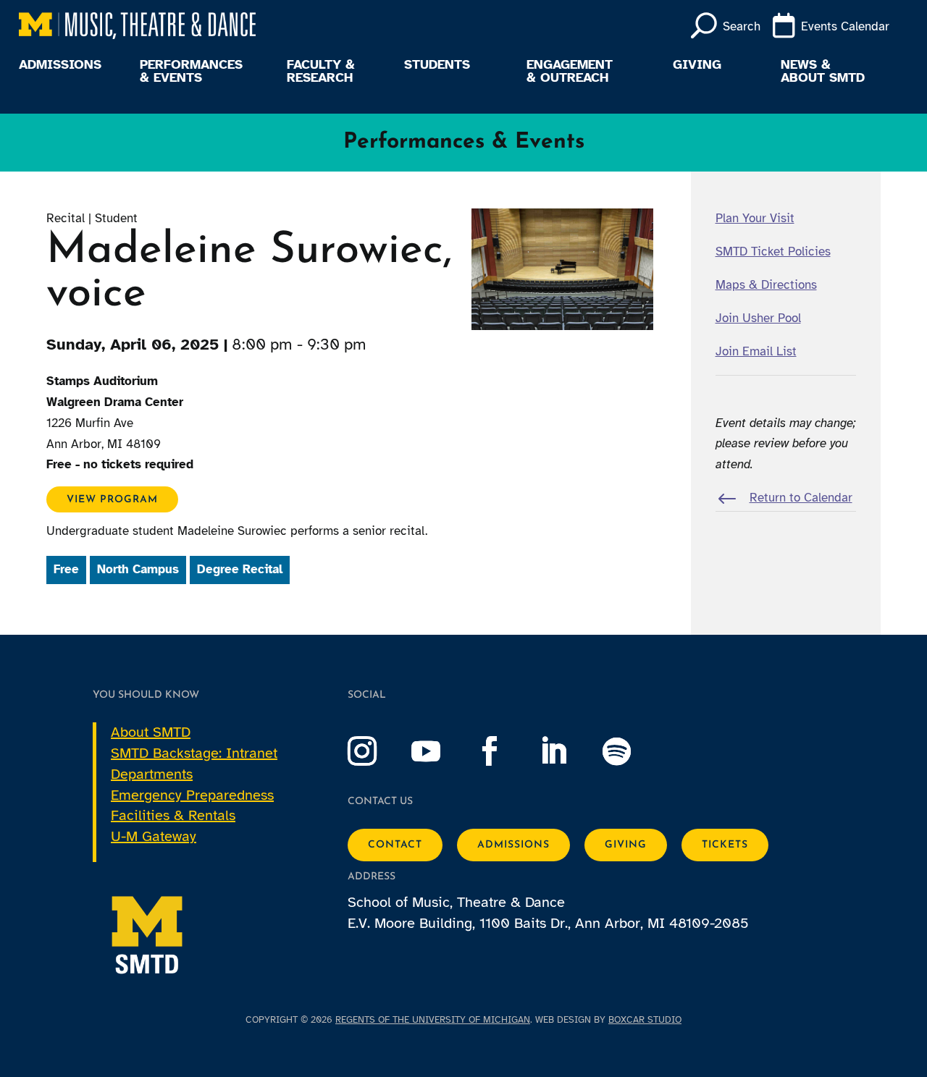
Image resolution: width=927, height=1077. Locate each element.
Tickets (725, 845)
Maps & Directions (766, 284)
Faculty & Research (321, 71)
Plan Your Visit (755, 218)
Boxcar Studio (644, 1020)
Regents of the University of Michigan (432, 1020)
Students (437, 65)
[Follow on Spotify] (631, 751)
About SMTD (150, 732)
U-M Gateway (153, 836)
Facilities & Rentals (173, 815)
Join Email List (756, 351)
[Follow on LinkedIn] (568, 751)
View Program (112, 499)
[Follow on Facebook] (504, 751)
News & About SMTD (823, 71)
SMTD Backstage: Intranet (194, 753)
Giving (697, 65)
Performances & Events (191, 71)
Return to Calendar (801, 497)
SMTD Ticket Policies (773, 251)
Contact (395, 845)
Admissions (60, 65)
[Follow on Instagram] (377, 751)
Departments (152, 774)
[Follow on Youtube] (440, 751)
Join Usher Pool (758, 318)
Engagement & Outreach (570, 71)
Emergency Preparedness (192, 795)
